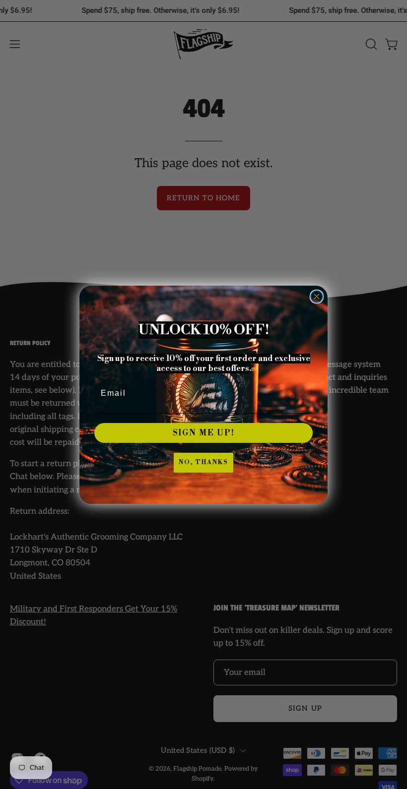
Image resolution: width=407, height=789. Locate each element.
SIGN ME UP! (204, 433)
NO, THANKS (203, 462)
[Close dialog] (317, 297)
